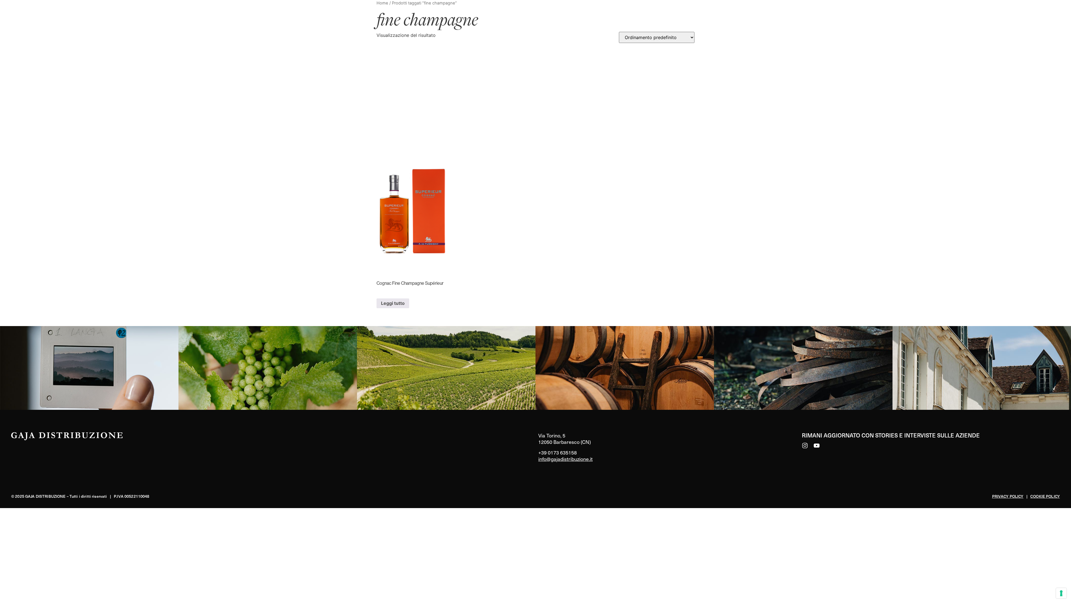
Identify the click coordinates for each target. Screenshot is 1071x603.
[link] (89, 368)
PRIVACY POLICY (1008, 496)
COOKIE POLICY (1045, 496)
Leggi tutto (393, 303)
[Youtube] (817, 445)
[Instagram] (805, 445)
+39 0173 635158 (557, 452)
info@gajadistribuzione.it (565, 458)
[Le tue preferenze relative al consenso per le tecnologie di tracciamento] (1061, 593)
